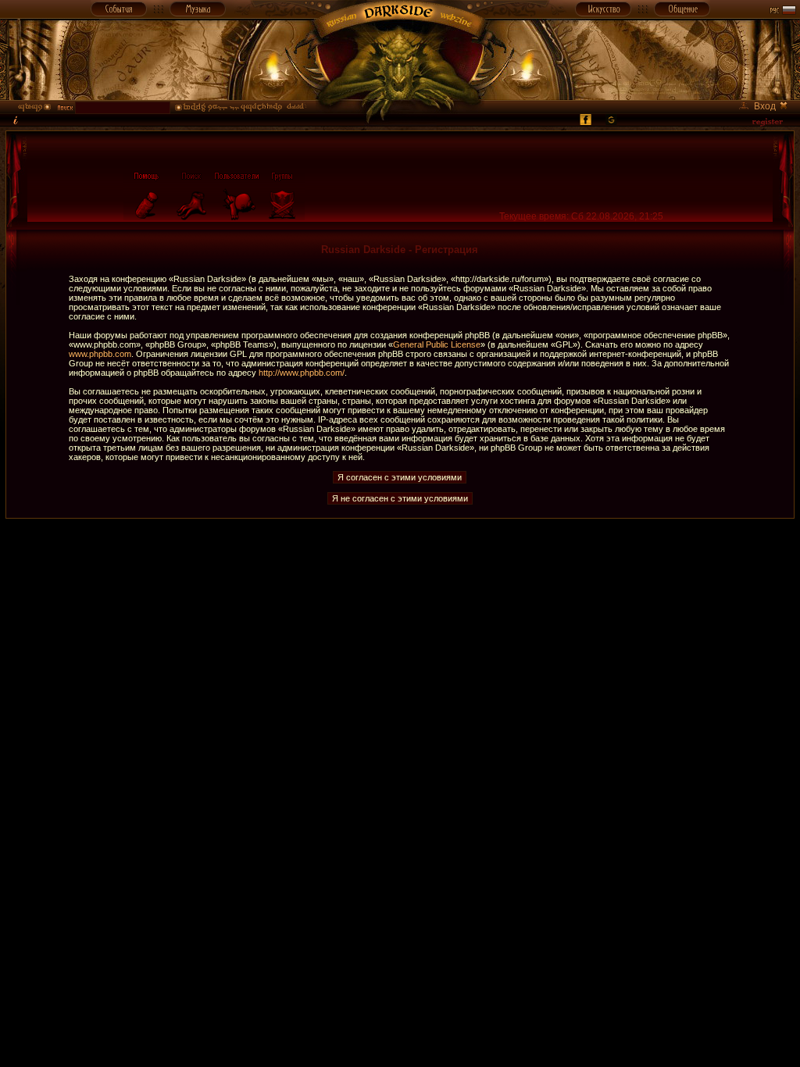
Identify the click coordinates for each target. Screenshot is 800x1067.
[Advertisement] (400, 554)
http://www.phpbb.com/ (302, 372)
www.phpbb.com (100, 354)
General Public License (436, 344)
